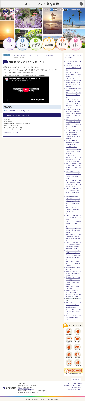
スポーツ (31, 55)
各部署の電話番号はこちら (26, 389)
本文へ (40, 9)
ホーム (13, 55)
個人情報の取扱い (77, 387)
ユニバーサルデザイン (75, 383)
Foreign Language (76, 9)
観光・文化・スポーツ (22, 55)
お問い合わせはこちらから (11, 132)
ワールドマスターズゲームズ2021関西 (44, 55)
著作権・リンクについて (75, 389)
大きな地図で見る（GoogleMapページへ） (19, 111)
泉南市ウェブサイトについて (73, 385)
